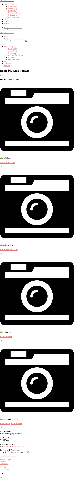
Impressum (4, 467)
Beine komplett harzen (11, 423)
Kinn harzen (6, 336)
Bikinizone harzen (9, 249)
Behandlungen (5, 459)
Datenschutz (4, 470)
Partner (3, 462)
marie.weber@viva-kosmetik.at (15, 446)
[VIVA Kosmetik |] (7, 1)
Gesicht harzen (7, 162)
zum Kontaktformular (8, 456)
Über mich (4, 464)
